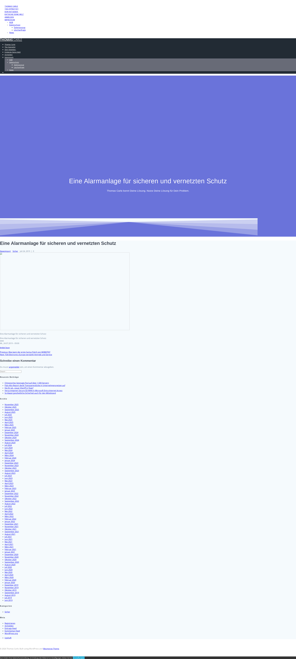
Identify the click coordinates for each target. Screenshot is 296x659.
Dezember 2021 (11, 524)
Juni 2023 (8, 478)
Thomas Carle (11, 6)
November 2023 (11, 465)
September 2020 (12, 562)
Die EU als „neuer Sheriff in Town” (19, 388)
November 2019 (11, 587)
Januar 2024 (10, 460)
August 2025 (10, 412)
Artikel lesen (5, 347)
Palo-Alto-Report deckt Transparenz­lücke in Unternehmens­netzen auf (35, 385)
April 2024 (9, 453)
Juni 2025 (8, 417)
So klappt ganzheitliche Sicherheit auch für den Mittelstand (30, 393)
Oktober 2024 (10, 437)
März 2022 (9, 516)
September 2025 (12, 409)
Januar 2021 (10, 552)
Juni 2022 (8, 509)
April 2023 (9, 483)
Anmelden (9, 17)
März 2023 (9, 486)
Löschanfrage (20, 30)
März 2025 (9, 425)
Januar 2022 (10, 521)
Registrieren (10, 623)
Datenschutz (14, 25)
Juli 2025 (8, 414)
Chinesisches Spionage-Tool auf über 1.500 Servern (27, 383)
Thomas (11, 40)
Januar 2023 (10, 491)
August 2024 (10, 442)
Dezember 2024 (11, 432)
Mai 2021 (8, 542)
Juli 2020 (8, 567)
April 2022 (9, 514)
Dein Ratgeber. (11, 12)
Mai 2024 (8, 450)
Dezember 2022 (11, 493)
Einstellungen (79, 657)
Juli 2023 (8, 475)
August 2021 (10, 534)
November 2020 (11, 557)
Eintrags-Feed (11, 628)
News (11, 32)
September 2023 (12, 470)
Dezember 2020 (11, 554)
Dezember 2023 (11, 463)
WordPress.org (11, 633)
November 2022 (11, 496)
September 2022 (12, 501)
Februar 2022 (10, 519)
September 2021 (12, 531)
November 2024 (11, 435)
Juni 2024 (8, 447)
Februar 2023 (10, 488)
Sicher (15, 251)
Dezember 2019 (11, 585)
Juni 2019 (8, 600)
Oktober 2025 (10, 407)
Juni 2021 (8, 539)
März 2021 (9, 547)
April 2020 (9, 575)
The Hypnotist (12, 9)
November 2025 (11, 404)
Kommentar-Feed (12, 631)
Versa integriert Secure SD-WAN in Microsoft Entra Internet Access (33, 390)
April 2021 (9, 544)
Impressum (10, 20)
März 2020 (9, 577)
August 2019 (10, 595)
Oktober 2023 (10, 468)
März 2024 (9, 455)
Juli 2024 (8, 445)
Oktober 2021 (10, 529)
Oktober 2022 (10, 498)
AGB (11, 22)
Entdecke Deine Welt (14, 14)
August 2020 (10, 564)
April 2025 (9, 422)
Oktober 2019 (10, 590)
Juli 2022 (8, 506)
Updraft (8, 638)
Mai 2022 (8, 511)
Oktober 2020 (10, 559)
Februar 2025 (10, 427)
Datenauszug (19, 27)
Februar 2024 (10, 458)
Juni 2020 (8, 570)
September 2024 (12, 440)
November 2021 (11, 526)
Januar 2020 (10, 582)
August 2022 (10, 503)
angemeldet (14, 367)
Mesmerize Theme (51, 648)
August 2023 (10, 473)
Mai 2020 (8, 572)
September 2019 (12, 592)
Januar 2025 (10, 430)
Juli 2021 (8, 536)
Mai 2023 (8, 481)
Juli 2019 (8, 597)
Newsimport (5, 251)
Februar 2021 (10, 549)
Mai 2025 (8, 420)
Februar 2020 (10, 580)
